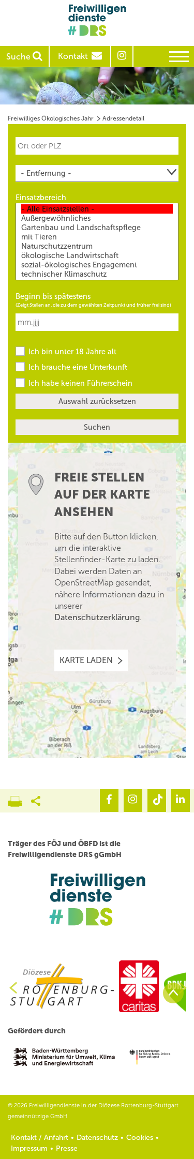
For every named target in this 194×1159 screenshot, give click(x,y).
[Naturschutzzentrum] (97, 246)
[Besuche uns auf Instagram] (133, 800)
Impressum (29, 1148)
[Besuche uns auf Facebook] (109, 800)
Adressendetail (123, 118)
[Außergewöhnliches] (97, 218)
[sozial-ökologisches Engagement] (97, 264)
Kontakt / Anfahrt (39, 1137)
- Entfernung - (46, 173)
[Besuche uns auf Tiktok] (156, 800)
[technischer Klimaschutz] (97, 274)
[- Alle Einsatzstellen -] (97, 209)
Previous (9, 987)
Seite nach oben (173, 993)
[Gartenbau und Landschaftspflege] (97, 227)
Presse (67, 1148)
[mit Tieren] (97, 237)
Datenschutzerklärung (97, 617)
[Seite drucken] (19, 798)
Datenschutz (97, 1137)
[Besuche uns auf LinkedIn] (180, 800)
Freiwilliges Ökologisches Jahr (51, 118)
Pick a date (172, 317)
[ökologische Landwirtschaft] (97, 255)
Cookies (139, 1137)
